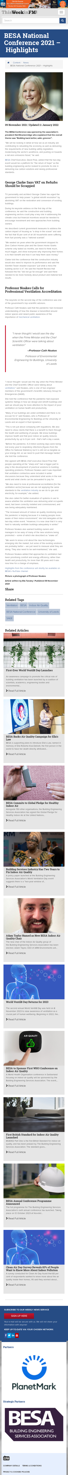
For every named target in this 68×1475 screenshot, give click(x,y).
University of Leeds (48, 611)
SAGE (9, 618)
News (26, 62)
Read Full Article (17, 690)
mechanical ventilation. (29, 317)
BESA (7, 160)
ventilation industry (29, 490)
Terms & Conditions (32, 1466)
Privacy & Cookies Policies (16, 1472)
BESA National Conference (20, 611)
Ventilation (12, 605)
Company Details (11, 1466)
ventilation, (10, 388)
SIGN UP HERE (19, 1316)
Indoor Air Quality (38, 605)
